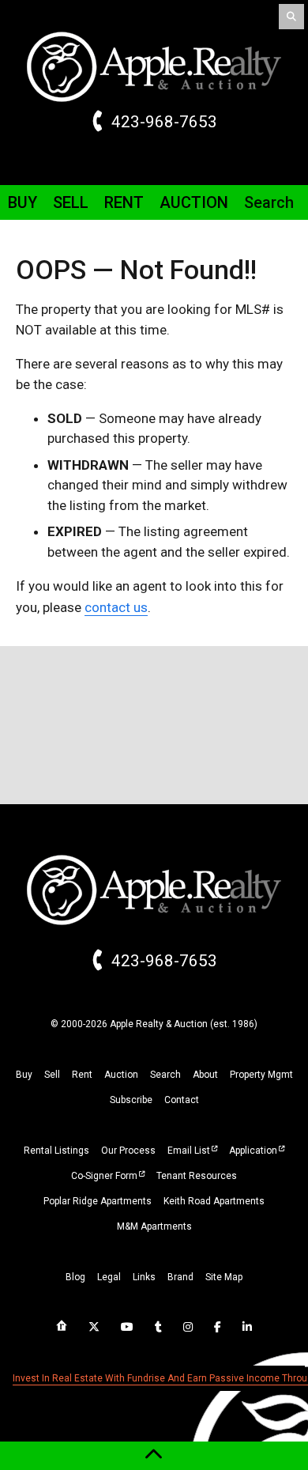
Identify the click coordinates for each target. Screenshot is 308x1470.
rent (82, 1074)
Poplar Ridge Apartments (97, 1201)
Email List (188, 1150)
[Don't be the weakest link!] (247, 1326)
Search (269, 202)
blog (75, 1277)
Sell (70, 202)
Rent (124, 202)
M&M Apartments (154, 1226)
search (165, 1074)
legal (109, 1277)
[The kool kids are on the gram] (188, 1326)
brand (180, 1277)
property (261, 1074)
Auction (194, 202)
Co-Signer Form (104, 1175)
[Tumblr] (158, 1326)
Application (253, 1150)
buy (24, 1074)
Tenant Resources (196, 1175)
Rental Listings (56, 1150)
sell (52, 1074)
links (144, 1277)
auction (121, 1074)
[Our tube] (127, 1326)
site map (223, 1277)
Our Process (128, 1150)
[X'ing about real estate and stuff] (94, 1326)
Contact (181, 1099)
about (205, 1074)
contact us (116, 607)
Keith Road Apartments (214, 1201)
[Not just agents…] (61, 1326)
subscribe (131, 1099)
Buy (22, 202)
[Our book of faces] (217, 1326)
